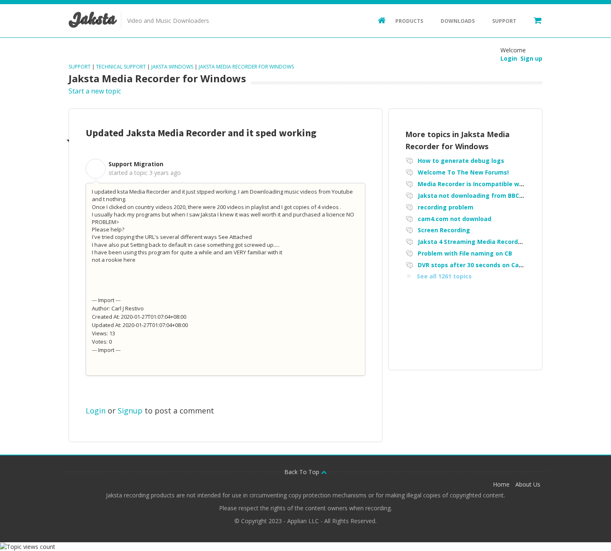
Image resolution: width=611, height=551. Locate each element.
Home (501, 484)
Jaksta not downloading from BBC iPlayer (479, 195)
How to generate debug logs (461, 161)
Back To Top (302, 472)
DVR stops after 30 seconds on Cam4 (473, 265)
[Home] (378, 20)
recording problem (445, 207)
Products (409, 21)
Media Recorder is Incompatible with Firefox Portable (497, 184)
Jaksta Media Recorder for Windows (246, 66)
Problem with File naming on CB (465, 253)
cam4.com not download (454, 219)
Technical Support (121, 66)
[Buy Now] (533, 20)
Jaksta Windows (172, 66)
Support (504, 21)
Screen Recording (444, 230)
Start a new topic (95, 91)
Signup (130, 411)
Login (96, 411)
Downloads (458, 21)
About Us (527, 484)
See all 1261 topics (444, 276)
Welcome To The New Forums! (463, 172)
